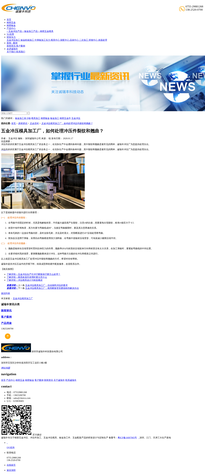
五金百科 (34, 123)
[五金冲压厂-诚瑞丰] (139, 437)
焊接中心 (93, 40)
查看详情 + (12, 285)
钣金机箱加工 (28, 40)
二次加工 (84, 40)
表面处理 (102, 40)
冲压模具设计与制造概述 (25, 280)
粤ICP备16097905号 (127, 437)
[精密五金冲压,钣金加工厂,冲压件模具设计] (18, 12)
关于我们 (11, 52)
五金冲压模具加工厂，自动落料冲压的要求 (46, 285)
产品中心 (11, 28)
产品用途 (6, 323)
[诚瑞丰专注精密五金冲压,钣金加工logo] (16, 351)
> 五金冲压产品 (14, 31)
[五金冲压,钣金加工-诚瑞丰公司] (7, 342)
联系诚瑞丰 (70, 380)
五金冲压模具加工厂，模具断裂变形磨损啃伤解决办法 (52, 288)
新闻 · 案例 (12, 43)
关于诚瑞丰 (59, 380)
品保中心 (74, 40)
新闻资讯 (11, 46)
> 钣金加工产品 (30, 31)
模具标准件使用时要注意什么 (27, 277)
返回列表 (5, 293)
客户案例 (20, 46)
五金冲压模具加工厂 (23, 298)
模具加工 (35, 118)
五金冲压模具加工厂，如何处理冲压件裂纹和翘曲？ (67, 123)
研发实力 (11, 37)
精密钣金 (11, 25)
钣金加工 (54, 118)
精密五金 (11, 22)
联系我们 (20, 52)
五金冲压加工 (14, 40)
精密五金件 (65, 118)
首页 (9, 19)
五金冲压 (75, 118)
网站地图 (5, 368)
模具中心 (55, 40)
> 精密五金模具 (45, 31)
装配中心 (65, 40)
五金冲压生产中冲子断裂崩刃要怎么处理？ (33, 274)
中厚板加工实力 (43, 40)
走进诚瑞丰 (12, 49)
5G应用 (10, 34)
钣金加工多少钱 (23, 118)
